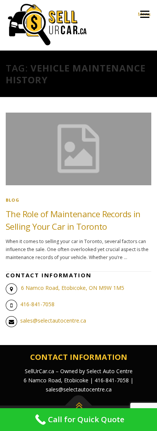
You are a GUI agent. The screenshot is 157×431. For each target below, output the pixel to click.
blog (12, 200)
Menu (144, 14)
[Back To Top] (78, 405)
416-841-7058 (37, 304)
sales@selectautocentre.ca (53, 320)
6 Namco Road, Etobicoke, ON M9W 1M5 (72, 287)
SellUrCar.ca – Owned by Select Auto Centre (79, 371)
